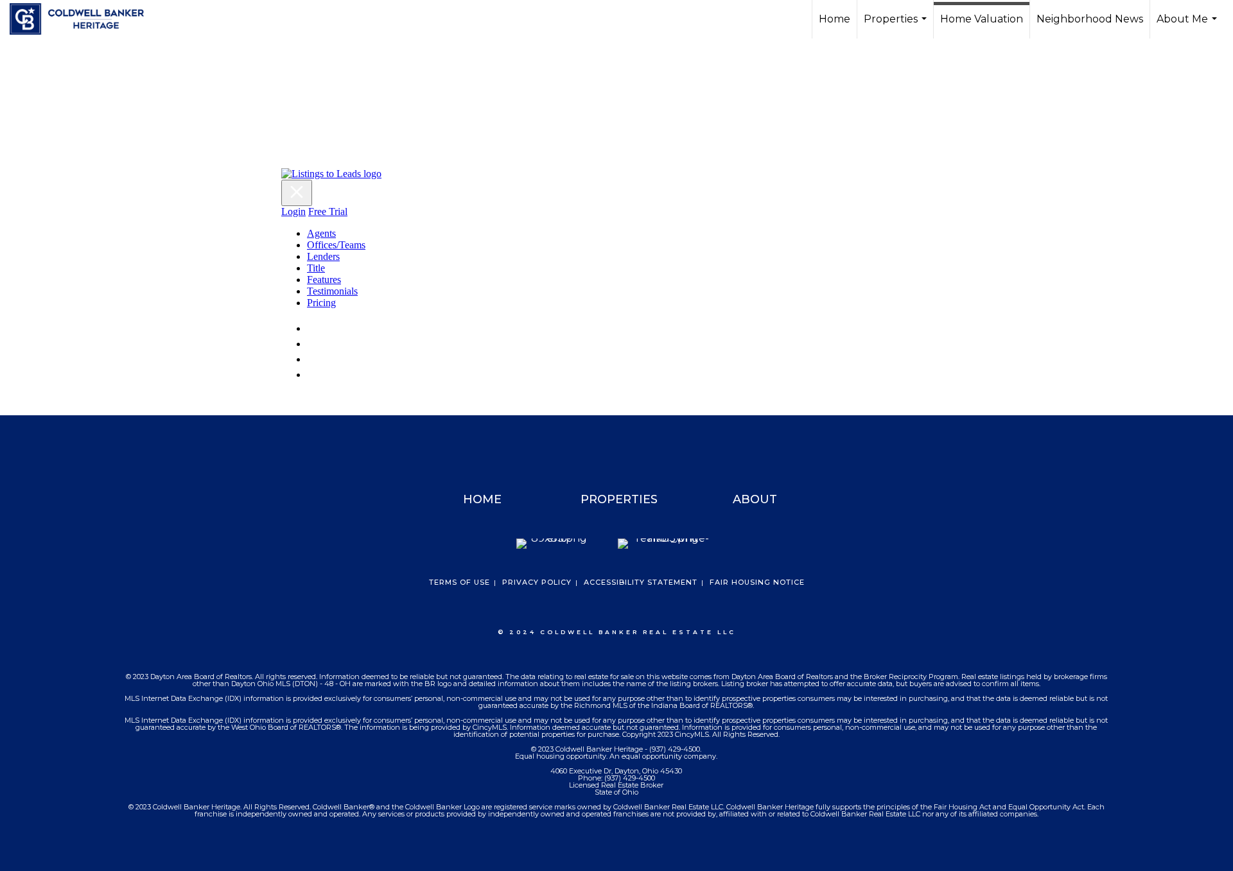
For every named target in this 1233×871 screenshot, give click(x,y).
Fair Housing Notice (757, 582)
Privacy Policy (537, 582)
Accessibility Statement (640, 582)
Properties (897, 26)
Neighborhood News (1089, 19)
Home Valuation (981, 19)
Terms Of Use (459, 582)
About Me (1188, 26)
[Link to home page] (83, 19)
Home (834, 19)
